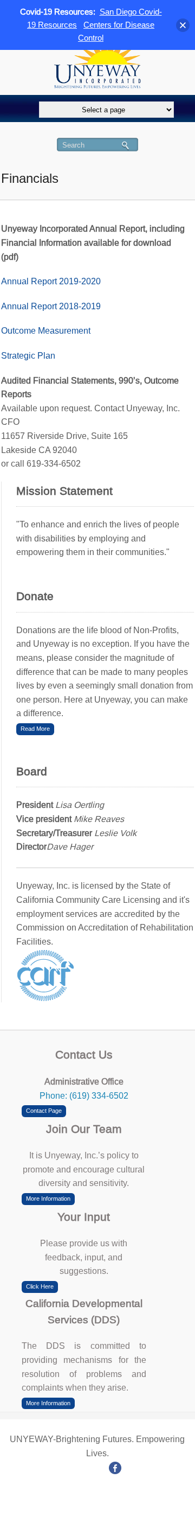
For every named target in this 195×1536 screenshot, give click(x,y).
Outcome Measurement (45, 330)
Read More (35, 728)
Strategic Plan (28, 355)
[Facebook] (115, 1466)
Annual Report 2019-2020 (51, 281)
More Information (48, 1198)
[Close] (183, 25)
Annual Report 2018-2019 (51, 306)
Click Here (40, 1286)
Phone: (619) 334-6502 (84, 1095)
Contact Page (44, 1110)
